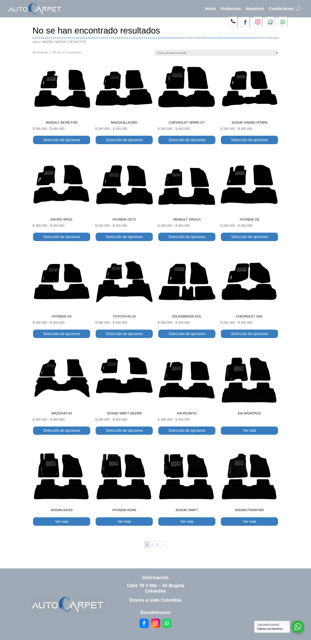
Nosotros (255, 8)
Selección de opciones (61, 140)
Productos (231, 8)
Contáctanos (281, 8)
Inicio (210, 8)
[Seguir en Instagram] (155, 623)
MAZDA (47, 42)
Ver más (249, 430)
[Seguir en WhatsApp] (167, 623)
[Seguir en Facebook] (144, 623)
